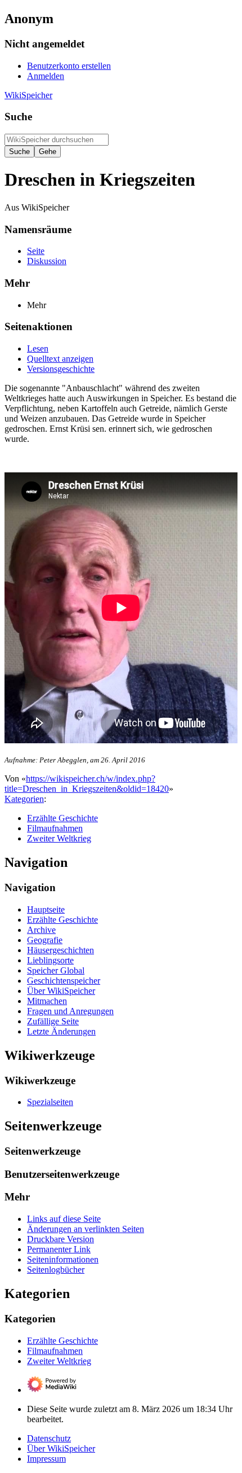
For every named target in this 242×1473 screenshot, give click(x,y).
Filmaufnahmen (55, 828)
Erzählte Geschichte (62, 818)
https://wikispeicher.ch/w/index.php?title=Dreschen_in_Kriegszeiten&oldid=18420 (87, 784)
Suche (18, 116)
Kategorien (24, 799)
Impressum (46, 1458)
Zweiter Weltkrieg (59, 838)
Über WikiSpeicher (61, 1448)
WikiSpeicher (28, 95)
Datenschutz (49, 1438)
